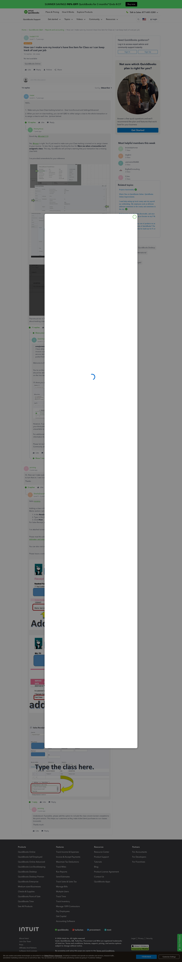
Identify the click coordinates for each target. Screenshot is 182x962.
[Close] (134, 216)
